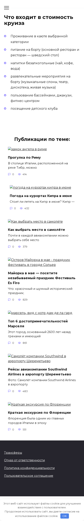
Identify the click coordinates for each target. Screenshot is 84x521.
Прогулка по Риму (24, 157)
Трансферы (13, 453)
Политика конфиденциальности (29, 468)
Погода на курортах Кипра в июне (41, 196)
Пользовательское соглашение (28, 476)
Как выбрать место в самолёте (36, 230)
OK (64, 516)
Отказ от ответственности (24, 460)
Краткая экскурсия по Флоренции (39, 413)
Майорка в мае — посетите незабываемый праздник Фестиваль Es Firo (41, 278)
